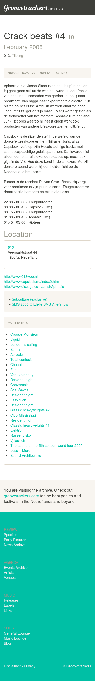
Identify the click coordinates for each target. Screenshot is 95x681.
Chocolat (17, 364)
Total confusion (22, 359)
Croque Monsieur (24, 334)
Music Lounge (15, 638)
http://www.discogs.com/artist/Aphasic (34, 286)
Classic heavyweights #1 (30, 425)
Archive (45, 73)
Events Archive (16, 567)
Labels (9, 605)
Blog (7, 643)
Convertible (19, 384)
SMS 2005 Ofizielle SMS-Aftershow (40, 304)
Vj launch (17, 440)
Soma (15, 349)
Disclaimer (12, 665)
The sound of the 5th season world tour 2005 (46, 445)
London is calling (23, 344)
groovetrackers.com (21, 496)
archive (33, 7)
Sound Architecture (25, 455)
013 (11, 247)
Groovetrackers (21, 73)
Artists (9, 572)
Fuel (13, 369)
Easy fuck (18, 399)
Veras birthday (21, 374)
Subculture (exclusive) (29, 299)
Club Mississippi (23, 415)
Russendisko (20, 435)
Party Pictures (15, 539)
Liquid (15, 339)
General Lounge (17, 633)
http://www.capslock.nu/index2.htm (31, 281)
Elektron (17, 430)
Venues (10, 577)
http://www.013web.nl (21, 276)
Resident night (21, 379)
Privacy (29, 665)
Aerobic (16, 354)
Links (8, 610)
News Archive (15, 544)
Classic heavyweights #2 (30, 409)
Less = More (20, 450)
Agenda (61, 73)
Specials (10, 534)
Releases (11, 600)
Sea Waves (19, 389)
